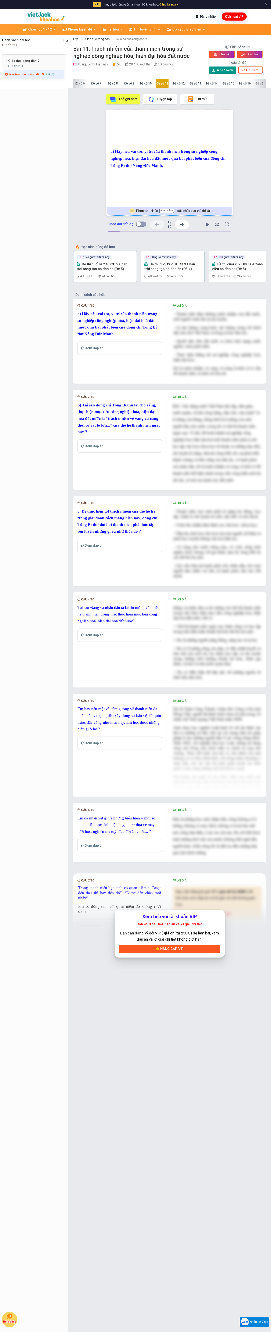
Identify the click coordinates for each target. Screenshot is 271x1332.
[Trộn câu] (217, 224)
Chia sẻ (224, 54)
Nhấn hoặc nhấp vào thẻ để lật (173, 211)
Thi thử (201, 99)
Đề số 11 (162, 83)
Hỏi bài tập (9, 1322)
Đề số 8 (113, 83)
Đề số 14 (212, 83)
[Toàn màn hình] (227, 224)
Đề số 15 (228, 83)
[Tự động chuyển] (207, 224)
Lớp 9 (76, 39)
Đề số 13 (195, 83)
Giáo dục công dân (97, 39)
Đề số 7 (96, 83)
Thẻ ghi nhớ (127, 99)
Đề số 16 (245, 83)
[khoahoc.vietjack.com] (46, 16)
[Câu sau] (181, 224)
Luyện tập (164, 99)
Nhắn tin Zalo (258, 1322)
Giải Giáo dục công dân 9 (131, 39)
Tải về (225, 70)
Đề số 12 (179, 83)
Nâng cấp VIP (171, 949)
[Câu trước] (157, 224)
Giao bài (252, 54)
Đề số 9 (129, 83)
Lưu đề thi (252, 70)
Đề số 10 (146, 83)
